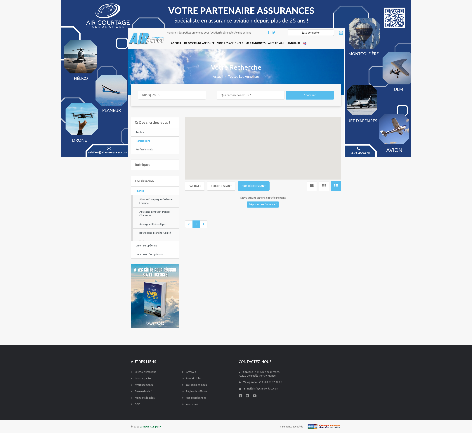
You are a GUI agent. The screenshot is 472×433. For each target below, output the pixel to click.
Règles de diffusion (196, 391)
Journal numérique (145, 372)
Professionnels (144, 149)
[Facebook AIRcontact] (269, 32)
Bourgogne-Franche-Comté (155, 232)
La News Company (150, 426)
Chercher (310, 95)
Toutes (140, 132)
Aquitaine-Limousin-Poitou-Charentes (155, 213)
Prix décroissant (254, 186)
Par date (195, 186)
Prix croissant (221, 186)
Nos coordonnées (195, 397)
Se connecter (312, 32)
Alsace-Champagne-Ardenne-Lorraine (156, 201)
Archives (190, 372)
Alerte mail (191, 404)
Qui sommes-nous (196, 384)
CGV (137, 404)
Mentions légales (144, 397)
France (140, 190)
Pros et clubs (193, 378)
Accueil (218, 76)
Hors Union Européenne (149, 254)
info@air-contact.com (266, 388)
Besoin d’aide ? (143, 391)
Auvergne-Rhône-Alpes (152, 224)
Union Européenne (146, 245)
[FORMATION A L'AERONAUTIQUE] (155, 295)
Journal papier (142, 378)
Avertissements (143, 384)
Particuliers (143, 140)
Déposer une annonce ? (263, 204)
